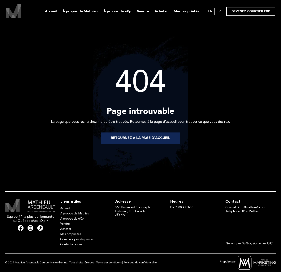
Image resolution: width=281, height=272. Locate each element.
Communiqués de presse (76, 239)
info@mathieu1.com (251, 207)
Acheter (161, 11)
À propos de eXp (117, 11)
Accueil (51, 11)
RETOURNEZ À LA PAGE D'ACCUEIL (140, 138)
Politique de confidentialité (140, 262)
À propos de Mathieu (80, 11)
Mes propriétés (186, 11)
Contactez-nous (71, 244)
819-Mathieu (250, 211)
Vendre (143, 11)
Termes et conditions (109, 262)
